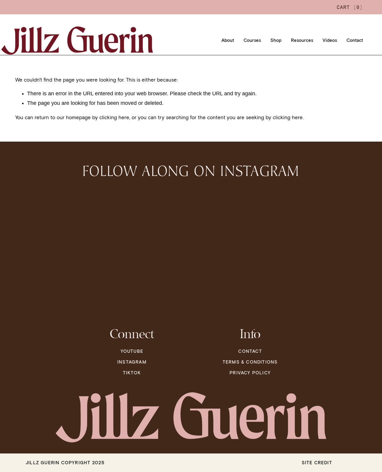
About (227, 40)
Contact (354, 40)
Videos (330, 40)
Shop (275, 40)
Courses (252, 40)
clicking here (114, 117)
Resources (302, 40)
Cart (350, 7)
